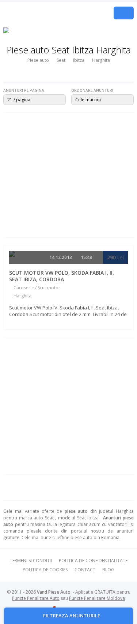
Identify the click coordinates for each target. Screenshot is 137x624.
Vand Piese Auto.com (48, 13)
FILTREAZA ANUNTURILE (71, 615)
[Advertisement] (68, 175)
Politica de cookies (45, 569)
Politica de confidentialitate (93, 560)
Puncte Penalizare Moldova (97, 598)
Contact (85, 569)
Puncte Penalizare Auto (36, 598)
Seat (61, 60)
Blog (108, 569)
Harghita (101, 60)
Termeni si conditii (31, 560)
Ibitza (78, 60)
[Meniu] (124, 13)
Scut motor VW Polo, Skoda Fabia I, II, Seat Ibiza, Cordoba (61, 276)
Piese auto (38, 60)
